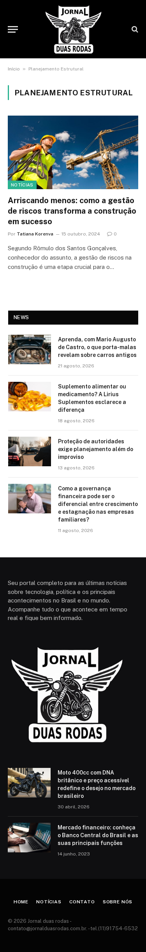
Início (14, 69)
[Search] (134, 29)
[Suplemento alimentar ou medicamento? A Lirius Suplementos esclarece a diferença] (29, 396)
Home (21, 902)
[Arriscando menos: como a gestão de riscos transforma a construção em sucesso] (73, 152)
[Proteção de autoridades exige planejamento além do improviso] (29, 451)
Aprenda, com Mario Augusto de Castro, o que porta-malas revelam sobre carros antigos (97, 347)
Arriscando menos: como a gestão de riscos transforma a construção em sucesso (72, 211)
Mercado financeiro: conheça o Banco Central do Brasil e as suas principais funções (98, 835)
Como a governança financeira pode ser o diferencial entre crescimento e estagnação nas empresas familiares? (98, 504)
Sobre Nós (118, 902)
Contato (82, 902)
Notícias (22, 185)
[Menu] (13, 29)
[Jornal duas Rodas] (73, 29)
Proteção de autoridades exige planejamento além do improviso (95, 449)
